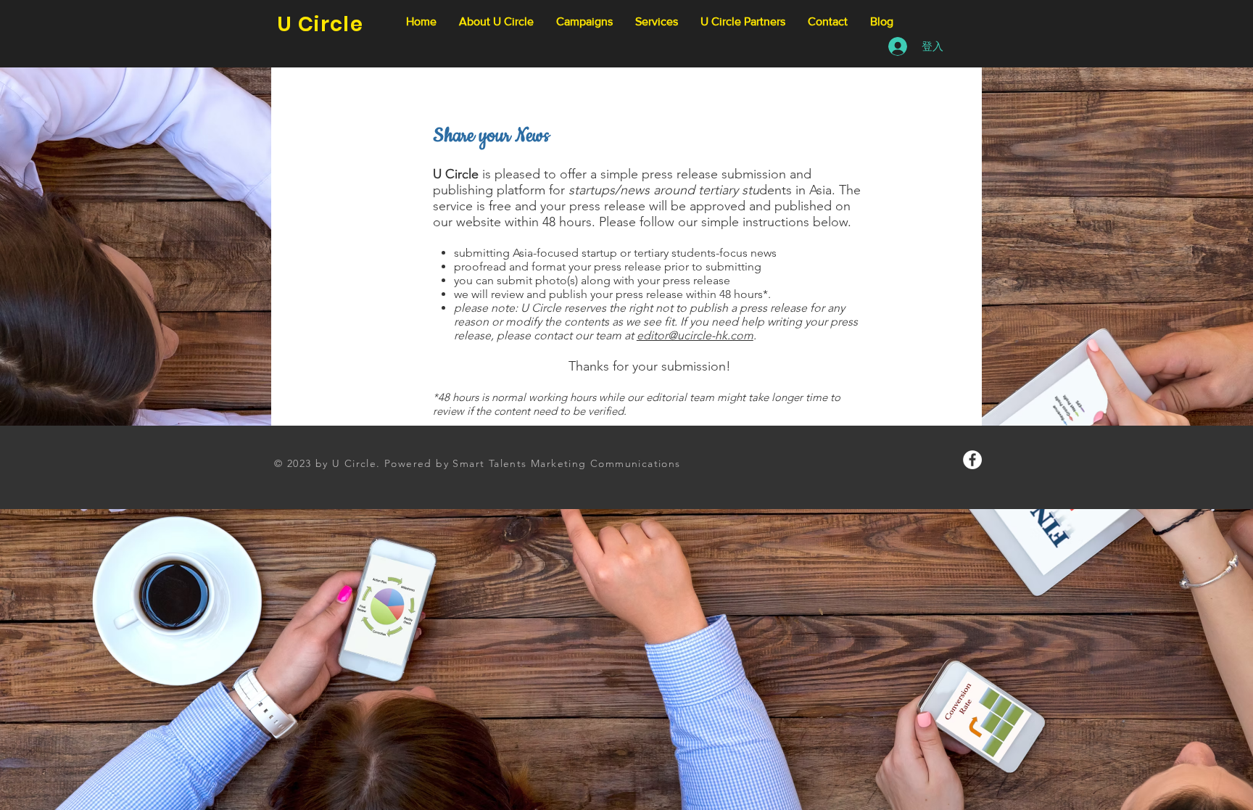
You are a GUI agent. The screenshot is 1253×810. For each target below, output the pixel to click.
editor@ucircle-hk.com (695, 335)
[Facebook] (972, 459)
